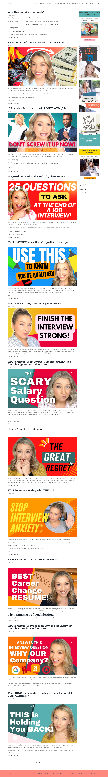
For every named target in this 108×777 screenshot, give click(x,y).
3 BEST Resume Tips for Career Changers (32, 559)
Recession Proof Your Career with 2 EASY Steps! (36, 42)
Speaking (48, 3)
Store (87, 3)
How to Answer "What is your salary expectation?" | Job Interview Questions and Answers (39, 363)
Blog (68, 3)
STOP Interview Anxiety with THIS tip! (31, 490)
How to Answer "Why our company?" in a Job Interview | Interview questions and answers (40, 627)
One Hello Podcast (59, 3)
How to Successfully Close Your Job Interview (34, 303)
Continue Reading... (13, 37)
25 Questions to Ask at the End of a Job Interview (36, 176)
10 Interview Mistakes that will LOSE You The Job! (37, 108)
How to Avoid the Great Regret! (26, 429)
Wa (9, 296)
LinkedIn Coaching (77, 3)
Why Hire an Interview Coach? (26, 12)
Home (36, 3)
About (42, 3)
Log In (98, 3)
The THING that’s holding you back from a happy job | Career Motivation (40, 694)
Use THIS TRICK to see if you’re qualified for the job (38, 242)
